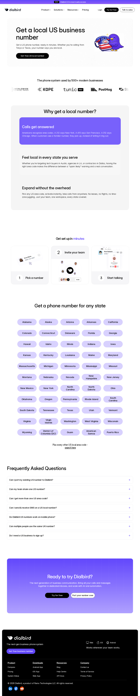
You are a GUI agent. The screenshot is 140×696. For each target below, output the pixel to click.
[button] (127, 10)
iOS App (36, 671)
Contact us (84, 667)
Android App (38, 667)
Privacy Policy (86, 676)
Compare (11, 667)
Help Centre (61, 671)
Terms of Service (87, 671)
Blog (58, 667)
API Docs (60, 676)
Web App (36, 676)
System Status (13, 676)
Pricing (10, 671)
